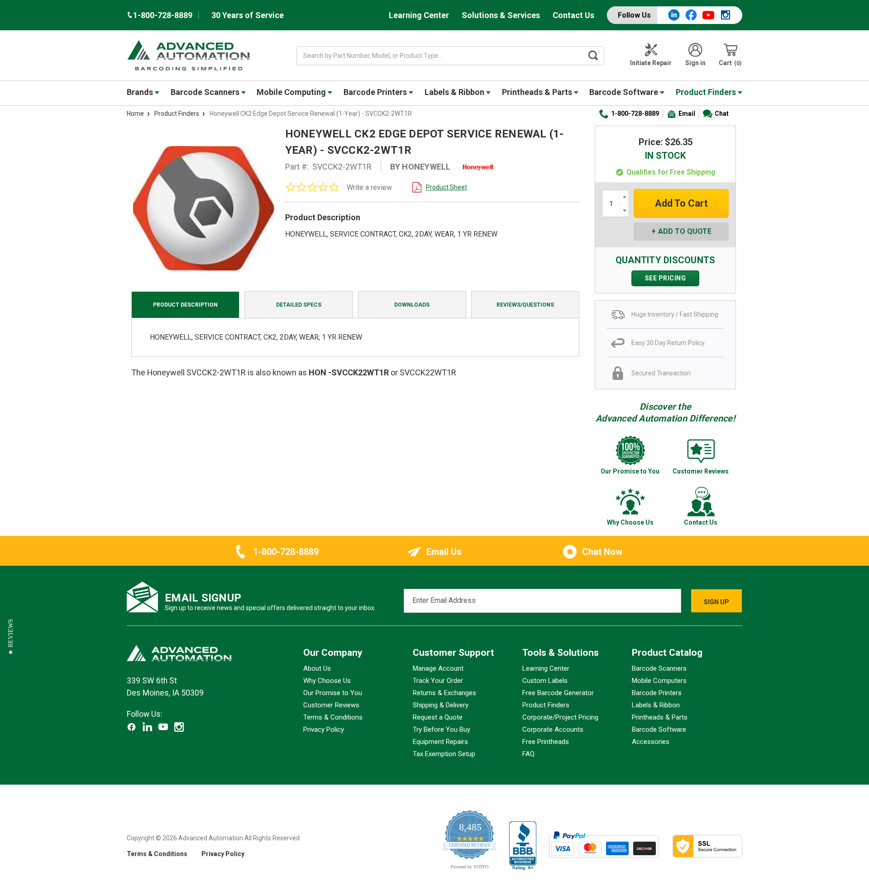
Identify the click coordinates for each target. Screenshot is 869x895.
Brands (141, 92)
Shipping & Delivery (440, 705)
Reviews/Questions (525, 305)
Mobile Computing (292, 92)
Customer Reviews (331, 705)
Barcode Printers (376, 92)
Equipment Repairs (440, 742)
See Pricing (665, 278)
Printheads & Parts (538, 92)
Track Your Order (438, 681)
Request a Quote (438, 717)
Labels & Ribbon (455, 92)
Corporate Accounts (552, 729)
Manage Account (438, 668)
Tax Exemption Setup (444, 754)
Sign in (695, 62)
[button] (10, 637)
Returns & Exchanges (444, 693)
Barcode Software (624, 92)
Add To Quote (684, 231)
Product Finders (707, 92)
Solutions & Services (501, 15)
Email (686, 113)
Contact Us (573, 15)
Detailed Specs (298, 305)
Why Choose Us (327, 681)
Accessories (650, 742)
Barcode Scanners (206, 92)
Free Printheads (545, 742)
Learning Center (419, 15)
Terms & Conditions (333, 717)
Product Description (185, 305)
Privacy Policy (323, 729)
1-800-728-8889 (635, 113)
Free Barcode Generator (558, 693)
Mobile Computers (659, 681)
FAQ (528, 754)
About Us (317, 668)
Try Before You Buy (441, 729)
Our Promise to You (332, 693)
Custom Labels (545, 681)
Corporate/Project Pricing (560, 717)
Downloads (412, 305)
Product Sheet (446, 187)
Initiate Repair (651, 62)
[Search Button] (593, 55)
